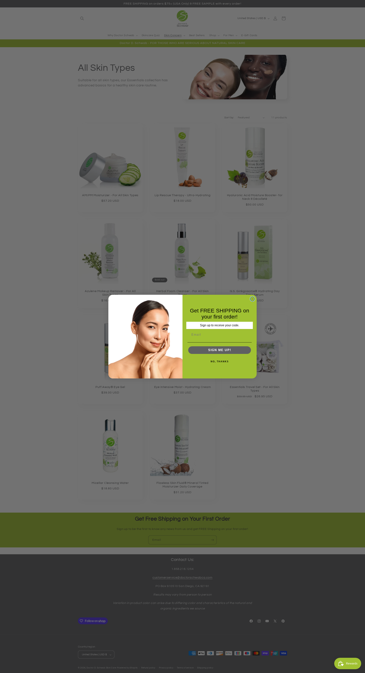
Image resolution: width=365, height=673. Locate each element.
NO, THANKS (220, 361)
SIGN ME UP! (219, 350)
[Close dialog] (252, 299)
